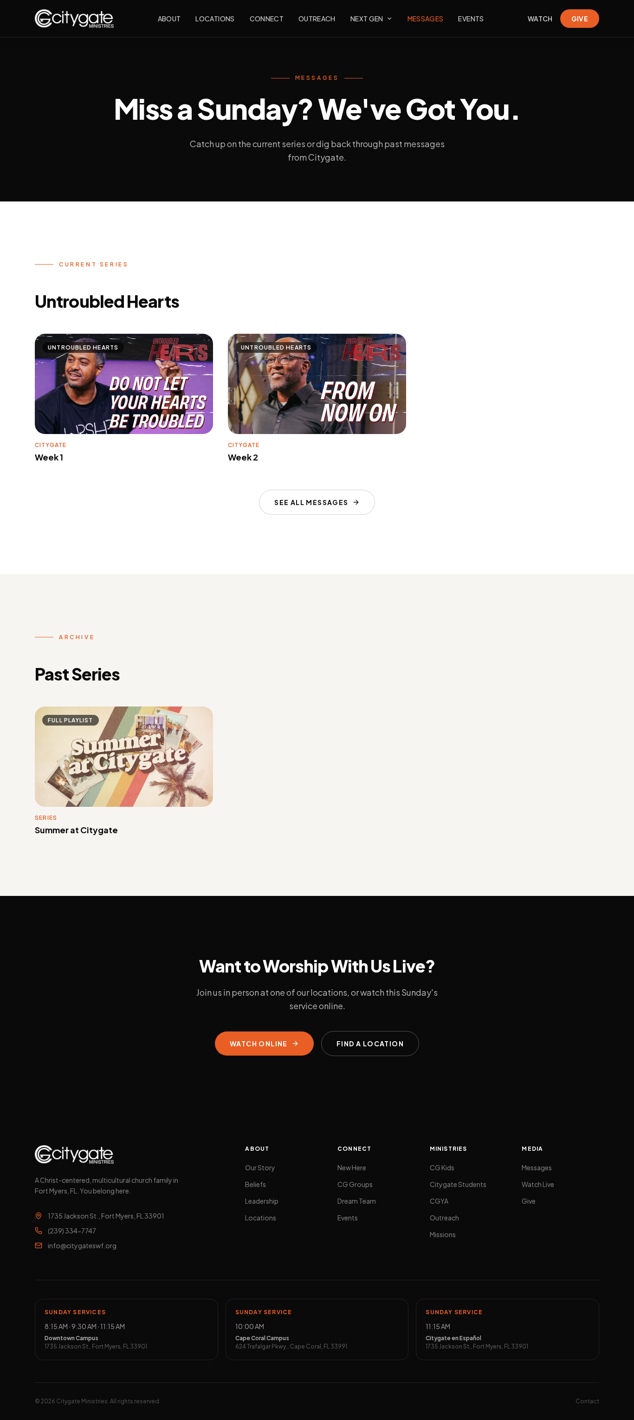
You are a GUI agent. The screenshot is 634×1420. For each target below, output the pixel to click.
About (169, 18)
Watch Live (538, 1184)
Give (579, 18)
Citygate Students (458, 1184)
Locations (214, 18)
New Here (351, 1167)
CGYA (439, 1201)
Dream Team (356, 1201)
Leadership (261, 1201)
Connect (267, 18)
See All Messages (311, 502)
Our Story (260, 1167)
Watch (540, 18)
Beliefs (255, 1184)
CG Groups (355, 1184)
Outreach (317, 18)
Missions (443, 1234)
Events (471, 18)
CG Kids (442, 1167)
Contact (587, 1401)
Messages (426, 18)
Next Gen (366, 18)
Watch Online (259, 1043)
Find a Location (370, 1043)
